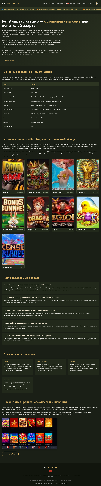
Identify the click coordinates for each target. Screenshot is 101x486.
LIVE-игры (52, 3)
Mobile (45, 3)
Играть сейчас (10, 454)
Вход (97, 3)
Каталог (72, 3)
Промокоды (91, 3)
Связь (84, 3)
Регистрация (9, 60)
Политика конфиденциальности (43, 483)
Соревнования (62, 3)
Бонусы (79, 3)
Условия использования (60, 483)
